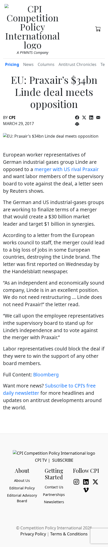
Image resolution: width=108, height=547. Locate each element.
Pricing (12, 64)
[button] (98, 28)
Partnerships (54, 494)
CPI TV (41, 460)
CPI (12, 117)
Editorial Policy (22, 488)
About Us (22, 480)
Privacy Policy (33, 534)
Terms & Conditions (69, 534)
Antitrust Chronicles (77, 64)
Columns (46, 64)
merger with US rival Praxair (66, 169)
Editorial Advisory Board (22, 498)
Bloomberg (46, 374)
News (28, 64)
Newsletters (54, 501)
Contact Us (54, 487)
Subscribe (62, 460)
